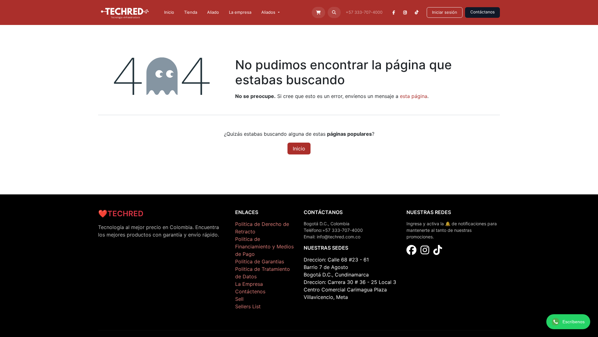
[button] (334, 12)
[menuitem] (169, 12)
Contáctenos (250, 291)
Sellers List (248, 306)
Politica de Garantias (259, 261)
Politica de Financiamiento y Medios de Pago (264, 246)
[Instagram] (405, 12)
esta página (413, 96)
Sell (239, 299)
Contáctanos (482, 12)
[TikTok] (416, 12)
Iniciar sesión (444, 12)
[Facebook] (394, 12)
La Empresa (249, 284)
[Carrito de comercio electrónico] (318, 12)
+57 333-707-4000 (365, 12)
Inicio (299, 148)
